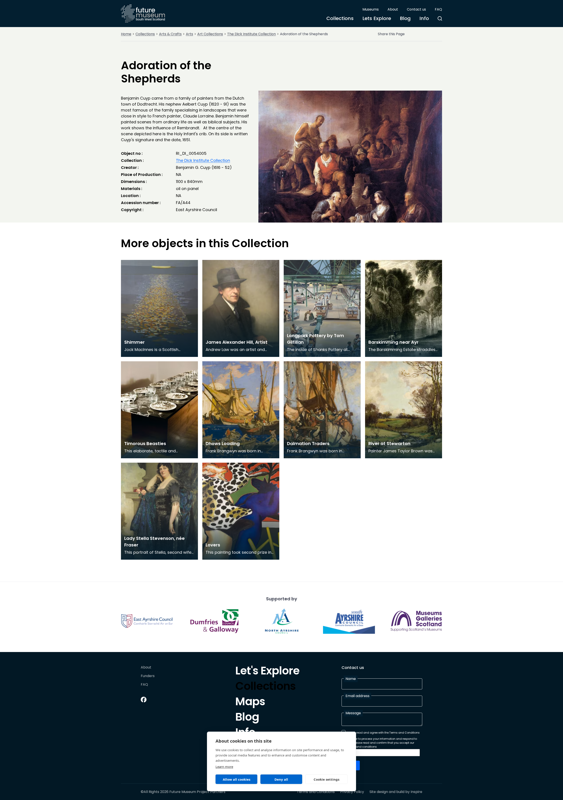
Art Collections (210, 34)
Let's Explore (267, 671)
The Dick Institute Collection (251, 34)
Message (353, 713)
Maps (250, 702)
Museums (370, 9)
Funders (148, 676)
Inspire (416, 791)
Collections (340, 18)
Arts (189, 34)
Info (424, 18)
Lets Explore (376, 18)
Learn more (224, 766)
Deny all (281, 779)
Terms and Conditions (316, 792)
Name (350, 678)
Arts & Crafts (170, 34)
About (393, 9)
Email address (357, 695)
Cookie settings (326, 779)
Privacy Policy (352, 792)
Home (126, 34)
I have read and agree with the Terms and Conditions (383, 732)
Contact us (416, 9)
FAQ (438, 9)
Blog (405, 18)
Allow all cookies (236, 779)
